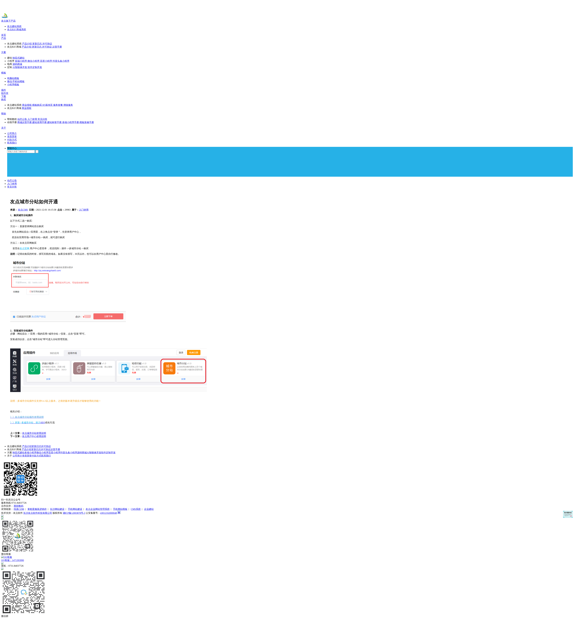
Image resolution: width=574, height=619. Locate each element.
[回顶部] (287, 516)
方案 (3, 52)
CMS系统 (136, 509)
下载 (3, 96)
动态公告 (12, 180)
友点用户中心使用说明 (34, 436)
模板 (3, 72)
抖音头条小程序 (68, 452)
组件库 (4, 93)
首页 (3, 35)
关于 (3, 128)
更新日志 (36, 446)
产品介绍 (27, 446)
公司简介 (17, 455)
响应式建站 (19, 452)
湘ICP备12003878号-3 (74, 513)
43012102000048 (108, 513)
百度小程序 (54, 452)
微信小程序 (42, 452)
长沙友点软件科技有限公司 (37, 513)
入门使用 (12, 183)
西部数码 (18, 506)
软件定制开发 (108, 452)
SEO (43, 422)
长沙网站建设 (57, 509)
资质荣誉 (27, 455)
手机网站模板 (120, 509)
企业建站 (149, 509)
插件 (3, 90)
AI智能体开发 (94, 452)
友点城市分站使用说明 (34, 433)
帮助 (3, 113)
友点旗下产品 (8, 21)
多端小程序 (30, 452)
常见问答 (12, 186)
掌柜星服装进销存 (37, 509)
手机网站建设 (75, 509)
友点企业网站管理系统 (98, 509)
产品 (3, 38)
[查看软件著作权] (568, 514)
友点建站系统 (14, 26)
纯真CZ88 (19, 509)
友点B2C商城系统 (16, 29)
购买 (3, 99)
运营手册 (55, 449)
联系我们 (46, 455)
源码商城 (82, 452)
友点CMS (23, 209)
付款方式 (36, 455)
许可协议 (46, 446)
